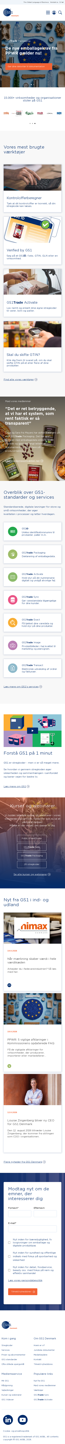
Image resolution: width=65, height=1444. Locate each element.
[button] (61, 2)
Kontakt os (54, 2)
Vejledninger (8, 1390)
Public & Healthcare (32, 838)
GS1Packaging (32, 856)
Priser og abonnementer (13, 1355)
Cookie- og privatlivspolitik (16, 1431)
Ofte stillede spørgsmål (13, 1364)
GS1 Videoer (8, 1399)
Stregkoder (7, 1345)
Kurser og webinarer (12, 1395)
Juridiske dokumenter (44, 1350)
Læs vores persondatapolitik (25, 1280)
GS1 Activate (43, 1399)
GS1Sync (41, 1395)
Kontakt (37, 1359)
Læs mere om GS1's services (21, 686)
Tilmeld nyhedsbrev (43, 1364)
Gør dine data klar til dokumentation (24, 66)
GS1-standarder (9, 1359)
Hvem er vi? (39, 1345)
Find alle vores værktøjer (19, 379)
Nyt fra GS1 (39, 1381)
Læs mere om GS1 (15, 786)
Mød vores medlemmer (45, 1385)
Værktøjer (38, 1390)
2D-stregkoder (31, 864)
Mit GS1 (5, 1381)
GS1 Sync (32, 847)
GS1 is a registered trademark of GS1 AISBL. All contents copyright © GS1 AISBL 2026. (30, 1438)
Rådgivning (7, 1385)
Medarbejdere (40, 1355)
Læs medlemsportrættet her (22, 460)
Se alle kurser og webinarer (30, 874)
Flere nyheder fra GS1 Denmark (23, 1162)
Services (6, 1350)
